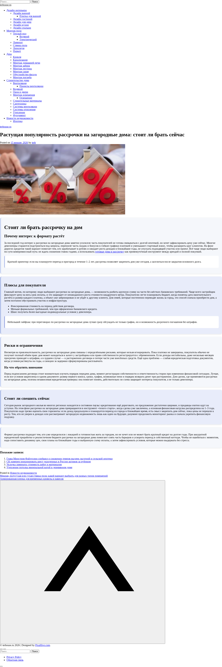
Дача (9, 54)
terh (34, 142)
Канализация (20, 60)
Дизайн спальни (22, 27)
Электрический (28, 39)
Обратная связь (15, 660)
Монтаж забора (21, 65)
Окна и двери (20, 92)
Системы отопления (24, 109)
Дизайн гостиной (22, 19)
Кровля (17, 57)
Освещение (26, 97)
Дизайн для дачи (22, 22)
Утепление (19, 112)
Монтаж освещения (24, 95)
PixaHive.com (42, 645)
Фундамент (19, 115)
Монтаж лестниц (22, 68)
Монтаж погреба (22, 77)
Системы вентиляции (25, 106)
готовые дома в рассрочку (109, 251)
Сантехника (19, 103)
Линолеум (18, 48)
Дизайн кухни (21, 25)
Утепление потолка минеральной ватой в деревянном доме (39, 467)
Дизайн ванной (21, 13)
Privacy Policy (14, 657)
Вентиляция (19, 83)
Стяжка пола (20, 45)
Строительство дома (18, 80)
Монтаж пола (14, 30)
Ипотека (17, 121)
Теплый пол (19, 33)
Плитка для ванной (30, 16)
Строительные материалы (27, 100)
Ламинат (18, 42)
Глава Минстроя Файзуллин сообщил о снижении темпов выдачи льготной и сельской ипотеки (60, 458)
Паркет (17, 51)
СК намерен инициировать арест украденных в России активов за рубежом (49, 461)
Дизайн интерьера (17, 10)
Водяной (24, 36)
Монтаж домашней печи (26, 62)
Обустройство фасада (25, 74)
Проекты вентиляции (31, 86)
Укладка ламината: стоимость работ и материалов (34, 464)
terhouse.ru (5, 4)
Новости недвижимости (20, 118)
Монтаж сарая (21, 71)
